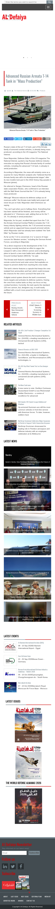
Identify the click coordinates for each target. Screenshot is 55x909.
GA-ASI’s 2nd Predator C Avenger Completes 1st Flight (34, 331)
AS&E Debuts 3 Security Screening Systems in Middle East (35, 310)
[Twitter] (13, 866)
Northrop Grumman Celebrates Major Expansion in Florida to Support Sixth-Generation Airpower (34, 421)
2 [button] (27, 57)
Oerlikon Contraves (24, 385)
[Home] (14, 17)
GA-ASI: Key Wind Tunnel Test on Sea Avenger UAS (33, 367)
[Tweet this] (18, 138)
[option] (27, 38)
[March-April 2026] (28, 725)
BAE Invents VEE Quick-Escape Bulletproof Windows (32, 402)
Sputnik (8, 90)
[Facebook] (21, 866)
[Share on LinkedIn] (27, 138)
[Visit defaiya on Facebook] (9, 138)
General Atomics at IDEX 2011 (28, 349)
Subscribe (16, 883)
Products (42, 90)
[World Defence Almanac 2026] (28, 806)
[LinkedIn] (5, 866)
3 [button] (31, 57)
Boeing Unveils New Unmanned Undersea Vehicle (17, 311)
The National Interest (20, 90)
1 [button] (23, 57)
